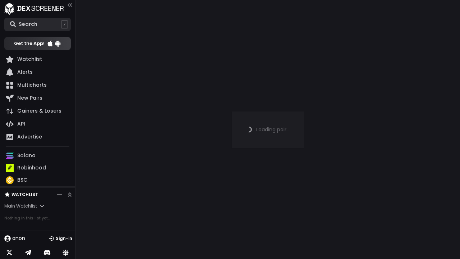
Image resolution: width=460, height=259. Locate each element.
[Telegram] (28, 252)
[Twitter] (9, 252)
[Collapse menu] (69, 5)
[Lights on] (65, 252)
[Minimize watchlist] (59, 194)
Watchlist (25, 194)
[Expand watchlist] (69, 194)
